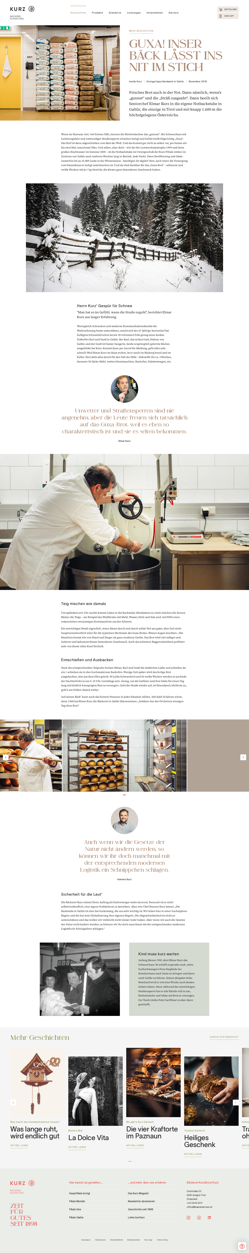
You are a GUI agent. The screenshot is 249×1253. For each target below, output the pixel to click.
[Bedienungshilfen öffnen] (242, 1246)
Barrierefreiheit (117, 1240)
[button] (124, 522)
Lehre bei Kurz (136, 1217)
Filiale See (75, 1209)
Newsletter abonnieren (141, 1201)
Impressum (86, 1240)
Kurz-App (148, 1240)
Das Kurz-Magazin (138, 1193)
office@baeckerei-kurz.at (199, 1207)
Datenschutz (100, 1240)
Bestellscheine (133, 1240)
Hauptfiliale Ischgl (79, 1193)
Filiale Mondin (77, 1201)
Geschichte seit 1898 (140, 1209)
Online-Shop (162, 1240)
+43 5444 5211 (194, 1203)
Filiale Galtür (76, 1217)
